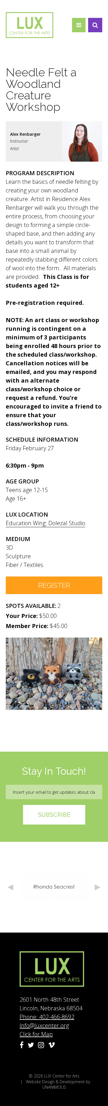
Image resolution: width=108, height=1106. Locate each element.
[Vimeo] (51, 1044)
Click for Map (36, 1034)
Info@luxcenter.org (44, 1025)
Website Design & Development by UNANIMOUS (58, 1084)
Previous (10, 887)
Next (97, 887)
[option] (54, 887)
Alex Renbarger (25, 134)
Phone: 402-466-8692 (47, 1017)
